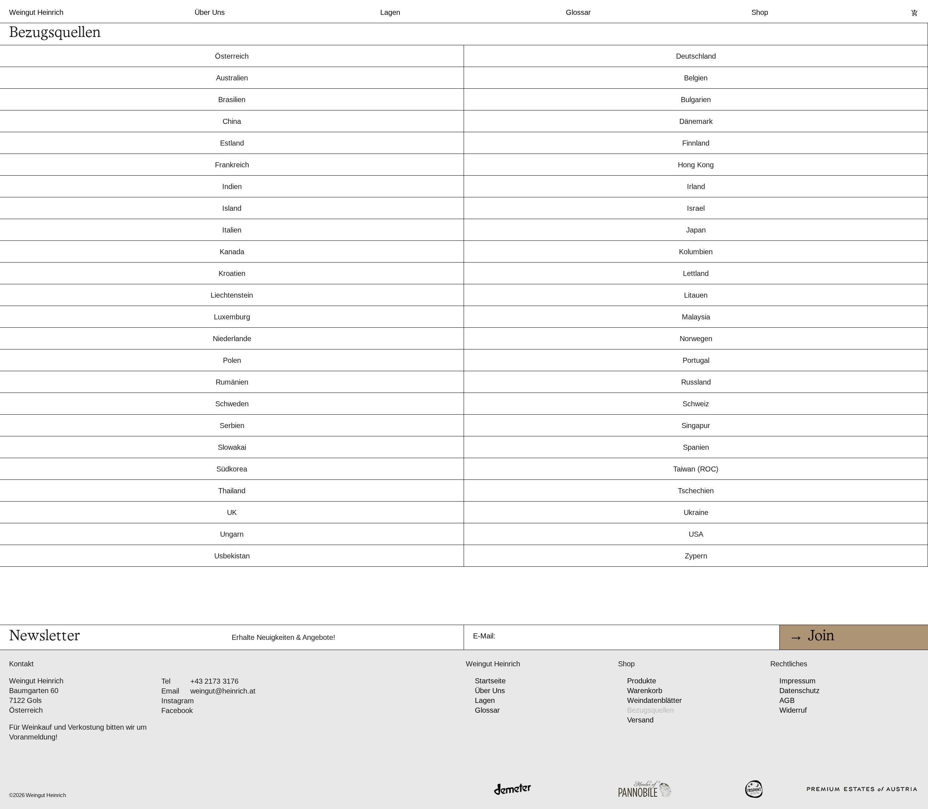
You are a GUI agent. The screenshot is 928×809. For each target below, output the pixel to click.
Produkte (641, 681)
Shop (759, 12)
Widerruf (793, 710)
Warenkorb (644, 691)
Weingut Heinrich (36, 12)
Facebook (177, 710)
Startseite (490, 681)
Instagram (177, 701)
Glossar (578, 12)
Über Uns (210, 12)
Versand (640, 720)
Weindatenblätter (654, 700)
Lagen (390, 12)
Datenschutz (799, 691)
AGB (787, 700)
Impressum (797, 681)
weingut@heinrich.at (223, 691)
